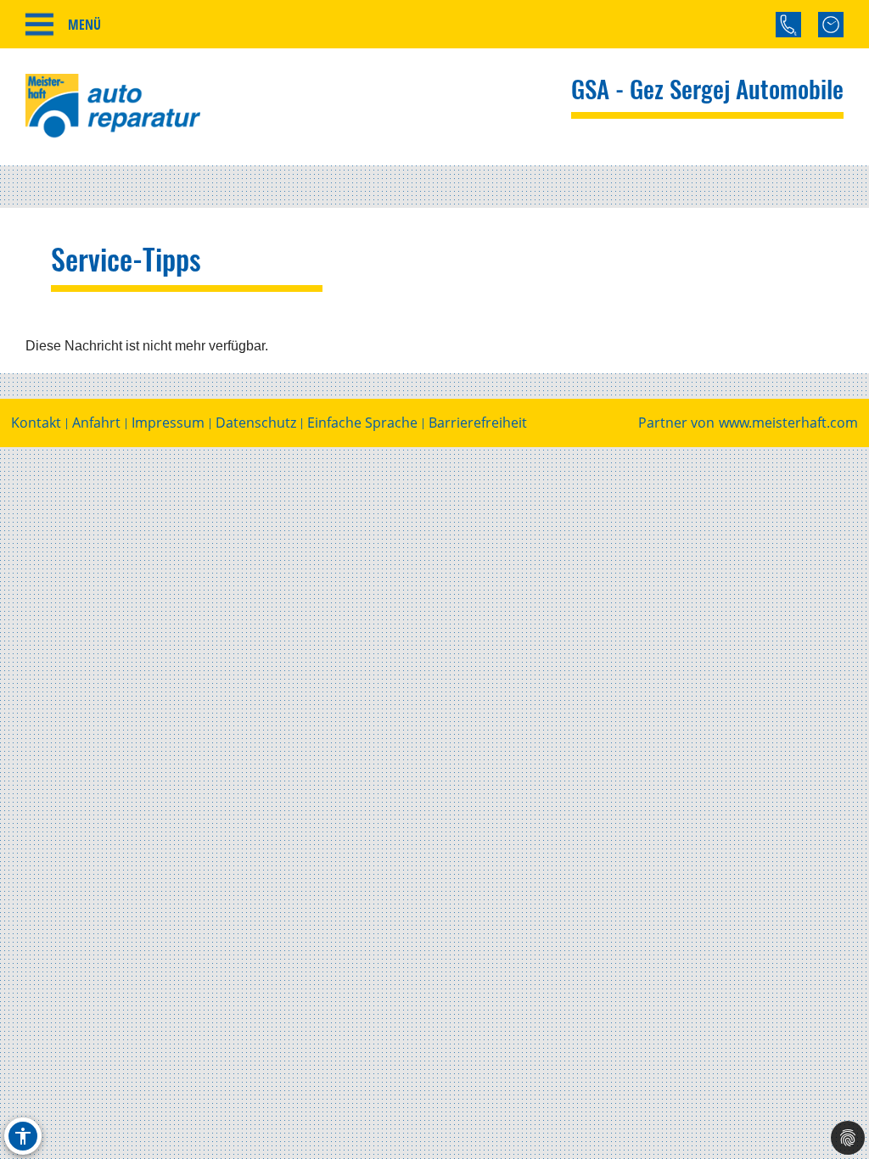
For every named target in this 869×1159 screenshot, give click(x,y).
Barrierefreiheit (478, 423)
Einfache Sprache (362, 423)
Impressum (168, 423)
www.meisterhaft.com (788, 423)
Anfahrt (96, 423)
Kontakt (36, 423)
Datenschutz (256, 423)
